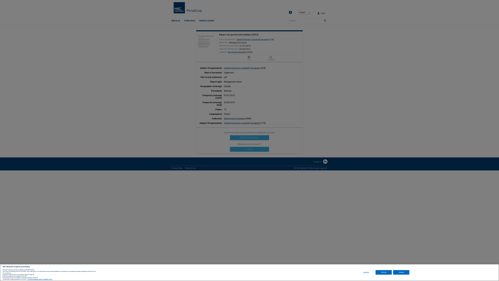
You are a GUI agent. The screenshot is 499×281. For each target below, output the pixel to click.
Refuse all (383, 272)
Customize (366, 272)
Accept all (401, 272)
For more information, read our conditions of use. (39, 279)
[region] (249, 272)
